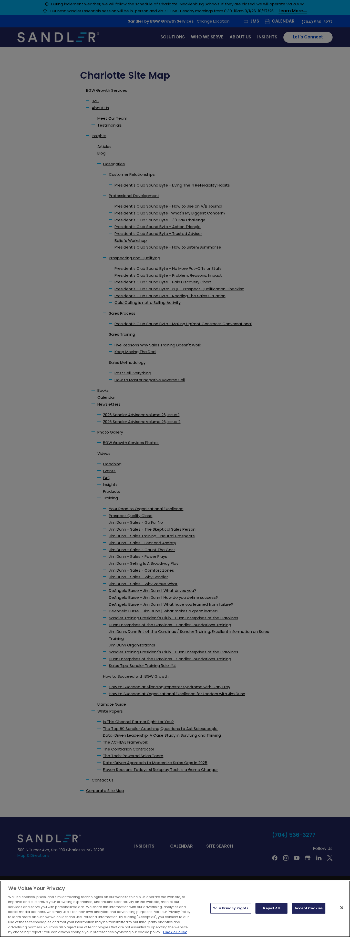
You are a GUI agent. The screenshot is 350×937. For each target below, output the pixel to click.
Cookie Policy (175, 931)
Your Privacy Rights (230, 908)
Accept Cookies (309, 908)
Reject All (271, 908)
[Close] (341, 907)
